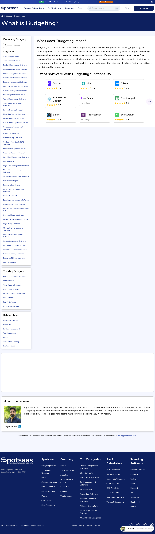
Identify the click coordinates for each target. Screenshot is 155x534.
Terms (74, 526)
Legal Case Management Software (16, 165)
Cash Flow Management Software (16, 157)
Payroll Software (9, 302)
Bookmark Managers (10, 181)
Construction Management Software (13, 128)
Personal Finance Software (13, 110)
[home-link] (2, 16)
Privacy (81, 526)
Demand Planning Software (13, 254)
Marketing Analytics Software (14, 114)
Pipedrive (134, 474)
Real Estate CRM (9, 262)
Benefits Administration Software (15, 219)
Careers (63, 491)
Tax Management (9, 333)
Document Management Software (15, 123)
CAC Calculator (113, 488)
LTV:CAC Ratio (112, 492)
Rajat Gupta (11, 426)
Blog (80, 8)
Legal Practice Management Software (13, 190)
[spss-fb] (151, 525)
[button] (77, 2)
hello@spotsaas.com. (127, 435)
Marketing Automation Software (15, 69)
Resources (69, 8)
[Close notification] (152, 2)
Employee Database (10, 346)
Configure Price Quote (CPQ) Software (13, 143)
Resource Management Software (15, 86)
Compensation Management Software (13, 235)
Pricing (44, 496)
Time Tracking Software (12, 61)
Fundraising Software (11, 306)
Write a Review (67, 470)
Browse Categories (33, 8)
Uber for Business (138, 469)
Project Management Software (14, 73)
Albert (124, 83)
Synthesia (134, 497)
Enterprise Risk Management (13, 258)
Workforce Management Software (16, 176)
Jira (131, 492)
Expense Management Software (15, 82)
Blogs (43, 477)
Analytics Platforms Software (14, 204)
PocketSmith (94, 114)
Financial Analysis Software (13, 118)
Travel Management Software (14, 99)
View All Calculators (115, 502)
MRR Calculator (113, 474)
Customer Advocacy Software (14, 153)
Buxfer (56, 114)
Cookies (89, 526)
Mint (89, 83)
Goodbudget (128, 98)
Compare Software (49, 482)
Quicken (57, 83)
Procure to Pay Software (12, 185)
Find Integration (48, 491)
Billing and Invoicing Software (14, 293)
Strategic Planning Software (13, 215)
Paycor (133, 506)
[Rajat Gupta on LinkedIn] (19, 426)
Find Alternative (48, 486)
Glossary (9, 16)
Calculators (46, 500)
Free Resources (48, 505)
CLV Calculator (112, 483)
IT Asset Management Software (15, 90)
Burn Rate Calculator (115, 497)
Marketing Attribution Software (14, 95)
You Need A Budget (59, 99)
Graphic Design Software (12, 138)
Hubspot (134, 488)
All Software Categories (90, 518)
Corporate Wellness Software (14, 241)
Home (63, 465)
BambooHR (135, 502)
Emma (90, 98)
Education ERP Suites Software (15, 245)
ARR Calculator (113, 469)
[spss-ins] (144, 525)
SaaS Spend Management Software (13, 104)
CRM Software (8, 281)
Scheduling (7, 325)
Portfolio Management (11, 329)
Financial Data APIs (10, 196)
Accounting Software (11, 56)
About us (64, 475)
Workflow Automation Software (15, 78)
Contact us (65, 486)
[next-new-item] (149, 102)
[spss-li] (137, 525)
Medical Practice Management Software (14, 171)
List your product (143, 8)
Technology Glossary (46, 471)
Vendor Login (66, 496)
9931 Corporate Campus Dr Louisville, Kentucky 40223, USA (13, 470)
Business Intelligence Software (14, 149)
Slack (132, 483)
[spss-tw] (130, 525)
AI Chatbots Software (89, 477)
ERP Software (8, 161)
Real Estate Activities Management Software (16, 209)
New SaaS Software (11, 133)
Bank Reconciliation (10, 320)
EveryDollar (127, 114)
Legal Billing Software (11, 223)
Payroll (5, 337)
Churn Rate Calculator (115, 479)
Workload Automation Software (15, 249)
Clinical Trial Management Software (13, 229)
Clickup (133, 479)
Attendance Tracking (11, 342)
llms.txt (97, 526)
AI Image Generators (89, 506)
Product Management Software (15, 65)
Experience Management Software (16, 200)
